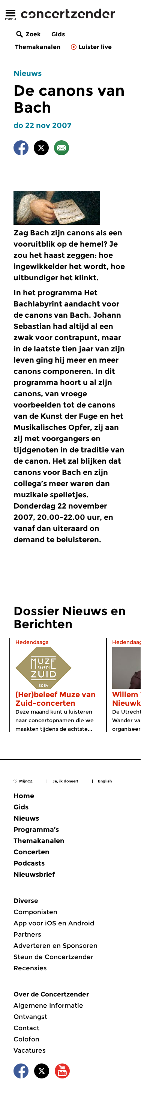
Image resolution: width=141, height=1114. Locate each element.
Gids (58, 34)
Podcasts (29, 863)
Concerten (32, 852)
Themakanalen (37, 47)
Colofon (26, 1039)
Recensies (30, 968)
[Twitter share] (41, 149)
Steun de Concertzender (53, 957)
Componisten (35, 912)
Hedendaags (31, 642)
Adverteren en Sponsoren (56, 945)
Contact (26, 1028)
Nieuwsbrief (34, 874)
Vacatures (30, 1050)
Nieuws (28, 73)
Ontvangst (30, 1016)
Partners (27, 934)
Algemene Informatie (48, 1005)
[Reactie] (61, 149)
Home (24, 796)
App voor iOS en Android (54, 923)
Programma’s (36, 829)
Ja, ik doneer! (65, 781)
